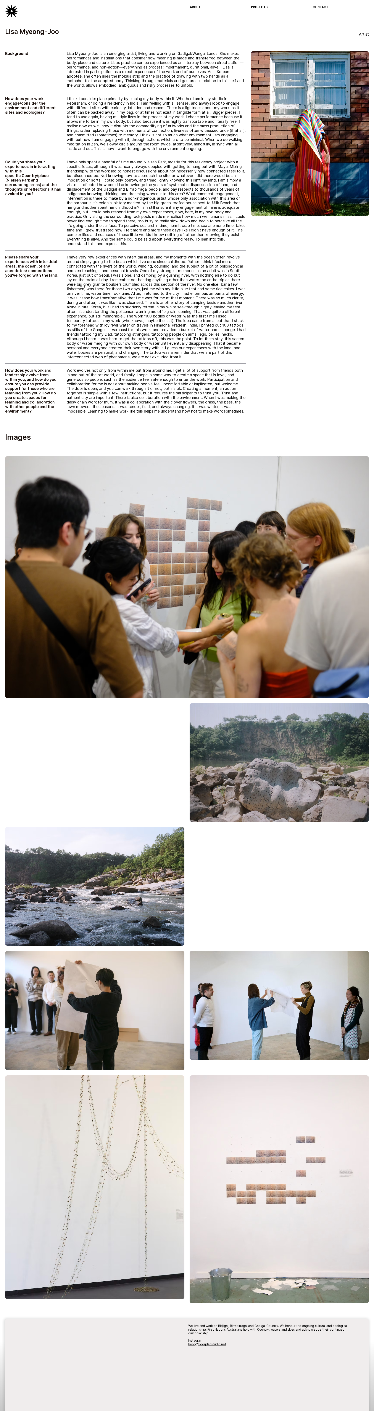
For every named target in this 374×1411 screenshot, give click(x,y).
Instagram (195, 1340)
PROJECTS (259, 7)
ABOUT (195, 7)
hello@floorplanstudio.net (207, 1344)
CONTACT (320, 7)
